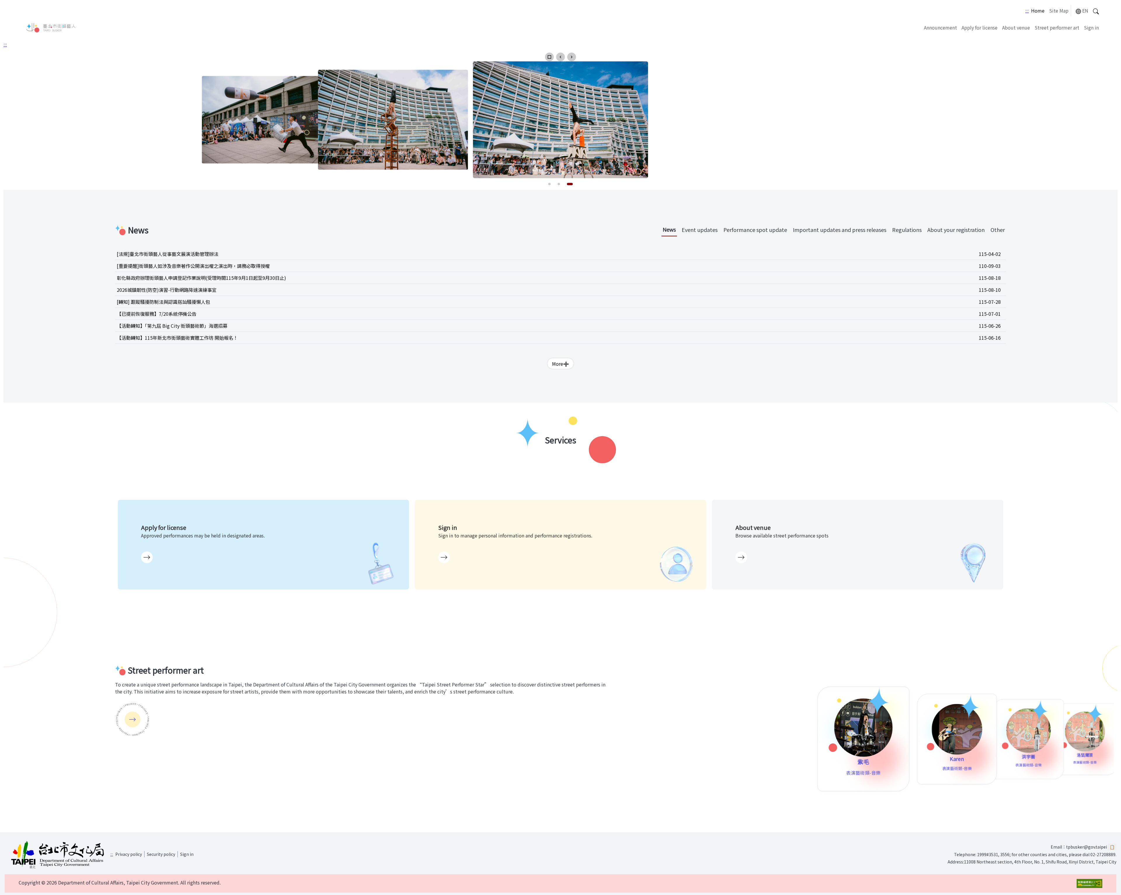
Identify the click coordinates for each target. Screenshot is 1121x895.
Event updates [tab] (700, 229)
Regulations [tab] (907, 229)
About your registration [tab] (956, 229)
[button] (549, 57)
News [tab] (669, 229)
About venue (1016, 27)
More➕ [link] (560, 363)
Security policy (161, 854)
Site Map (1058, 10)
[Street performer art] (132, 719)
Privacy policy (128, 854)
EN (1085, 10)
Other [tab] (998, 229)
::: (1027, 10)
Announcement (940, 27)
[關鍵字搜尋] (1096, 11)
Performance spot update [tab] (755, 229)
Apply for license (980, 27)
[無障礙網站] (1089, 883)
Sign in (1091, 27)
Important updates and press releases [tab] (839, 229)
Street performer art (1057, 27)
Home (1038, 10)
